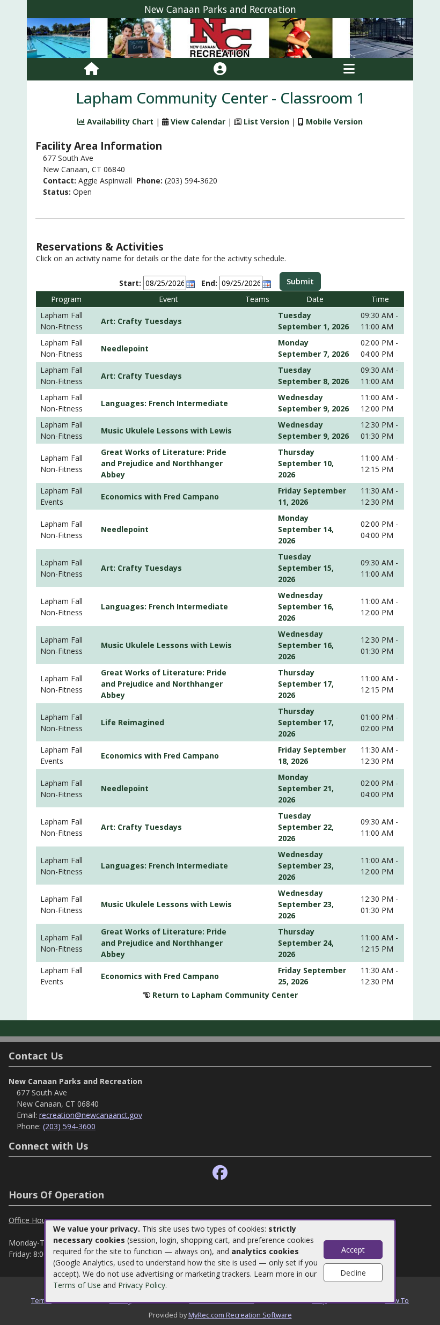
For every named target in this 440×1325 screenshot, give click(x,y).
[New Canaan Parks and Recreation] (220, 37)
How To (397, 1300)
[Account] (220, 69)
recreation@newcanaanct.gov (90, 1115)
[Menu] (349, 69)
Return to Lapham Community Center (225, 995)
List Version (266, 121)
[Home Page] (91, 69)
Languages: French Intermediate (164, 403)
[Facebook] (220, 1173)
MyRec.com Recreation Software (240, 1315)
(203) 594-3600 (69, 1126)
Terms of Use (77, 1285)
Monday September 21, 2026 (306, 788)
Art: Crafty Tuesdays (141, 321)
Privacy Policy (141, 1285)
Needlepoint (125, 348)
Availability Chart (119, 121)
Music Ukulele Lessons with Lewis (166, 430)
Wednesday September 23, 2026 (306, 865)
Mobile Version (334, 121)
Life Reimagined (132, 722)
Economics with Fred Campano (160, 496)
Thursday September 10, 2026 (306, 463)
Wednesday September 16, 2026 (306, 606)
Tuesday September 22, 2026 (306, 827)
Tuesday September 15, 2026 (306, 567)
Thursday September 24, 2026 (306, 942)
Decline (353, 1273)
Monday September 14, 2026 (306, 529)
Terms (41, 1300)
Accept (353, 1250)
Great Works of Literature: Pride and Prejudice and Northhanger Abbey (163, 463)
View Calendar (198, 121)
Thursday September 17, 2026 (306, 683)
